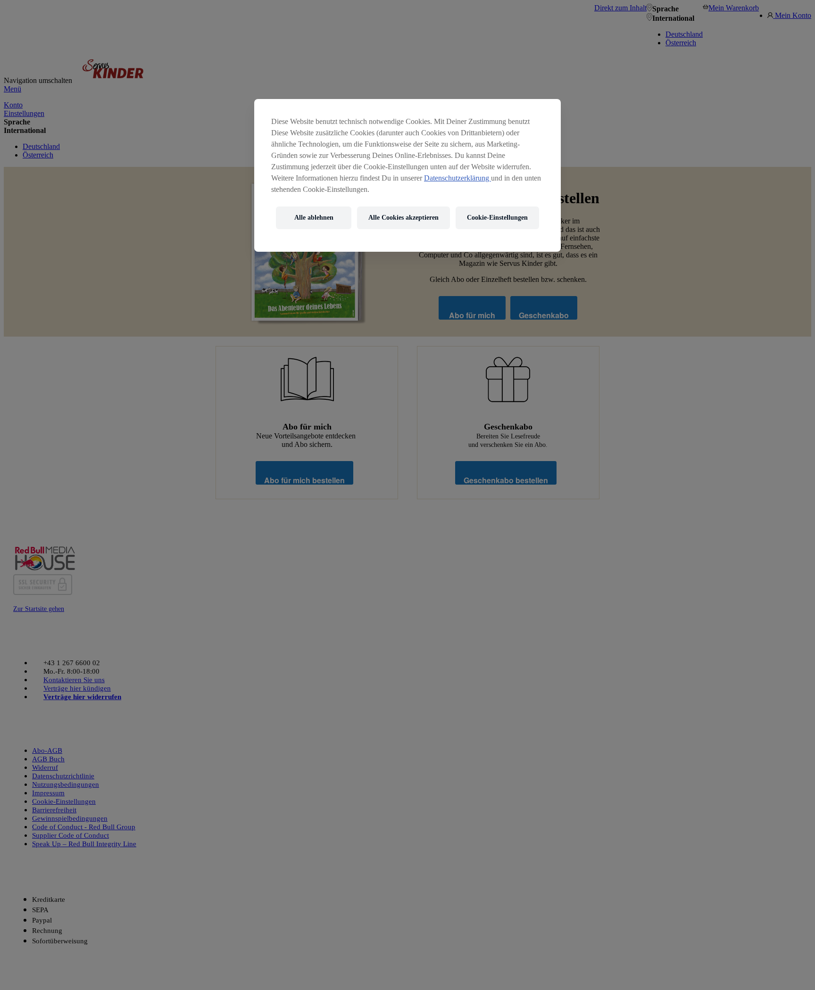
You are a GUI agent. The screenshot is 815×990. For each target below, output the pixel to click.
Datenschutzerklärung (457, 178)
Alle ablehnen (313, 217)
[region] (407, 175)
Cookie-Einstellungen (497, 217)
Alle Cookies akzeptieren (403, 217)
